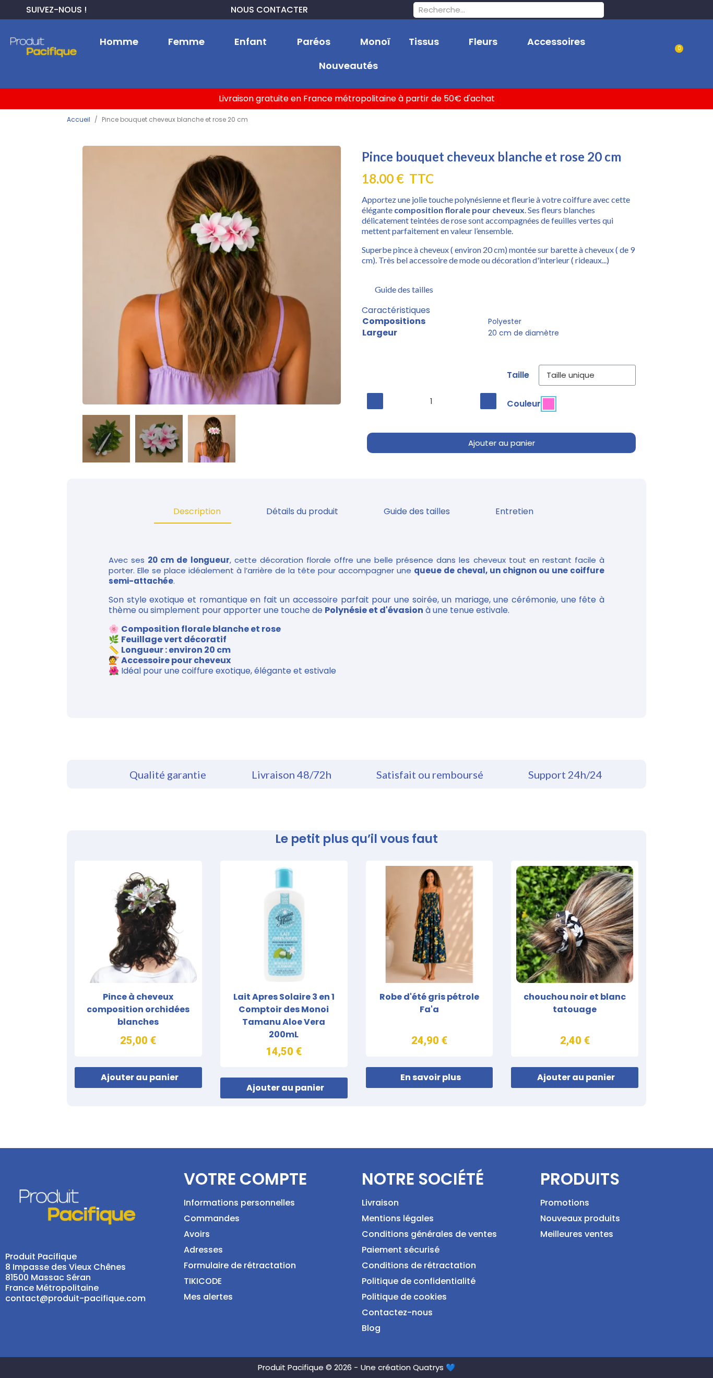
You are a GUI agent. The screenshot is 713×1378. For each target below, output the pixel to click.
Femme (186, 41)
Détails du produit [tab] (302, 511)
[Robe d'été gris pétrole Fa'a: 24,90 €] (429, 959)
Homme (119, 41)
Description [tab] (197, 511)
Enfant (250, 41)
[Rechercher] (596, 10)
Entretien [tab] (514, 511)
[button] (674, 54)
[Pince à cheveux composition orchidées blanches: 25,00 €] (138, 959)
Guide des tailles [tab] (417, 511)
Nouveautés (348, 65)
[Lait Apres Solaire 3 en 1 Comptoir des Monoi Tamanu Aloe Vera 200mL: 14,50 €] (284, 964)
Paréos (313, 41)
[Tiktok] (145, 8)
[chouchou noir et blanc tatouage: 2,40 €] (574, 959)
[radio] (548, 404)
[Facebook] (95, 8)
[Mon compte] (641, 54)
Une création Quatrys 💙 (408, 1367)
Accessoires (556, 41)
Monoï (375, 41)
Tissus (424, 41)
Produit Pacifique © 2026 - (308, 1367)
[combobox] (495, 10)
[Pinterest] (111, 8)
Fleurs (483, 41)
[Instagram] (128, 8)
